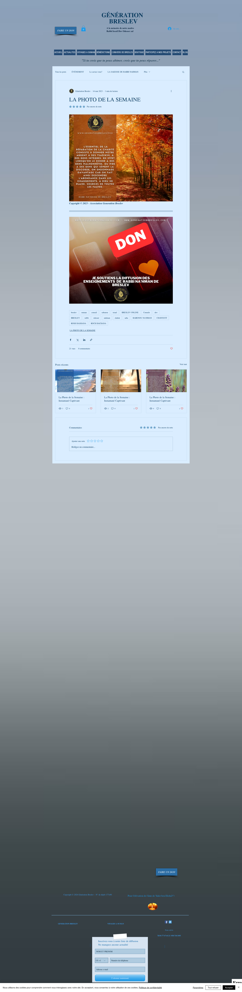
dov (156, 312)
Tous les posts (60, 71)
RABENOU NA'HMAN (142, 318)
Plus (145, 71)
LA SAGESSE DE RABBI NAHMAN (123, 71)
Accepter (229, 987)
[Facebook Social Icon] (166, 922)
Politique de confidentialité (150, 987)
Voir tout (183, 364)
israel (115, 312)
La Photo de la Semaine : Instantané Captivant (71, 399)
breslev (74, 312)
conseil (94, 312)
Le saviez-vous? (95, 71)
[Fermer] (238, 987)
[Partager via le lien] (91, 340)
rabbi (87, 318)
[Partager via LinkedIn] (84, 340)
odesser (96, 318)
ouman (84, 312)
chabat (117, 318)
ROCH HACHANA (98, 323)
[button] (83, 28)
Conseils (146, 312)
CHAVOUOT (162, 318)
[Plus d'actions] (171, 91)
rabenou (105, 312)
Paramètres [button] (198, 987)
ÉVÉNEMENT (78, 71)
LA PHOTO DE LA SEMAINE (82, 330)
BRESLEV (75, 318)
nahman (107, 318)
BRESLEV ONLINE (130, 312)
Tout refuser (213, 987)
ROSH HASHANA (78, 323)
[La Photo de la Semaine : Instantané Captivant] (75, 380)
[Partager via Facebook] (70, 340)
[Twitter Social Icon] (170, 922)
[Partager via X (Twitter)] (77, 340)
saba (126, 318)
